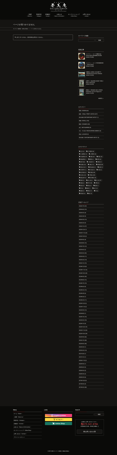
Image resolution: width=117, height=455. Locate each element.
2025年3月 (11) (83, 256)
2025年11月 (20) (83, 233)
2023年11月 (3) (83, 306)
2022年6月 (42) (83, 343)
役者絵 (83, 164)
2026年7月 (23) (83, 206)
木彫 (100, 169)
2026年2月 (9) (82, 222)
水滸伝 (83, 175)
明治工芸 (83, 167)
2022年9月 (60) (83, 337)
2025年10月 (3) (83, 236)
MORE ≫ (100, 98)
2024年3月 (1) (82, 296)
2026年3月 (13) (83, 219)
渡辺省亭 (83, 177)
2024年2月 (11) (83, 300)
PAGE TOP (113, 439)
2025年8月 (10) (83, 243)
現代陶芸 (93, 177)
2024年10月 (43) (83, 273)
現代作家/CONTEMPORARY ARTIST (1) (89, 117)
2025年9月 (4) (82, 239)
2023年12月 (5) (83, 303)
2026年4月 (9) (82, 216)
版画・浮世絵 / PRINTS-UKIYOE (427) (88, 114)
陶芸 (90, 190)
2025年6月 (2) (82, 249)
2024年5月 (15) (83, 290)
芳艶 (97, 183)
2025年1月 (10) (83, 263)
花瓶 (82, 183)
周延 (100, 156)
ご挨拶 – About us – (19, 417)
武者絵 (92, 172)
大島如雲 (91, 161)
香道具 (83, 193)
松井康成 (83, 172)
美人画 (90, 180)
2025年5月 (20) (83, 253)
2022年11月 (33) (83, 330)
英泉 (82, 185)
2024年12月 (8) (83, 266)
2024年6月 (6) (82, 286)
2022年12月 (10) (83, 327)
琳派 (82, 180)
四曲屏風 (83, 159)
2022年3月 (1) (82, 347)
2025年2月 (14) (83, 259)
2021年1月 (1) (82, 357)
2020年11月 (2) (83, 360)
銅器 (82, 190)
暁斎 (101, 167)
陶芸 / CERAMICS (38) (84, 124)
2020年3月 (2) (82, 373)
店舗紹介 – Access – (19, 423)
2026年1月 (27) (83, 226)
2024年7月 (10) (83, 283)
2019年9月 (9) (82, 384)
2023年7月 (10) (83, 316)
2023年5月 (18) (83, 320)
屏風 (100, 161)
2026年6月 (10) (83, 209)
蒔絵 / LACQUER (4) (84, 134)
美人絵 (98, 180)
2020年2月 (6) (82, 377)
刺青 (92, 156)
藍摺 (97, 185)
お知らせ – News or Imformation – (22, 427)
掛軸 (91, 164)
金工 (96, 188)
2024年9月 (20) (83, 276)
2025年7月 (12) (83, 246)
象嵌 (88, 188)
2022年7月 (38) (83, 340)
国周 (99, 159)
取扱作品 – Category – (19, 420)
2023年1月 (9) (82, 323)
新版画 (100, 164)
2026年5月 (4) (82, 212)
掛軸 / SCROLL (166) (84, 120)
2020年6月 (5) (82, 367)
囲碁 (92, 159)
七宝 (82, 151)
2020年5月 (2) (82, 370)
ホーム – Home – (18, 413)
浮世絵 (92, 175)
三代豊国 (91, 151)
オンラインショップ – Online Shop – (23, 430)
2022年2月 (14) (83, 350)
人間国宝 (93, 154)
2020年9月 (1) (82, 363)
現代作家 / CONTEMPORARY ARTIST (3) (89, 137)
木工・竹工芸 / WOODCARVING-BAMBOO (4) (90, 130)
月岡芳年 (83, 169)
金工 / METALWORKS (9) (85, 127)
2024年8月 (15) (83, 279)
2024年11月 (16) (83, 269)
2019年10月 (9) (83, 380)
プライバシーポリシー (19, 437)
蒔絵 (89, 185)
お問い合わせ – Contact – (20, 433)
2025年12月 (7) (83, 229)
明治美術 (93, 167)
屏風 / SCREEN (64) (84, 110)
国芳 (83, 161)
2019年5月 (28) (83, 387)
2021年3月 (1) (82, 353)
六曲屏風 (84, 156)
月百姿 (92, 169)
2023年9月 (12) (83, 310)
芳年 (90, 183)
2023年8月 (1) (82, 313)
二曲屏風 (84, 154)
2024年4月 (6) (82, 293)
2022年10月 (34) (83, 333)
